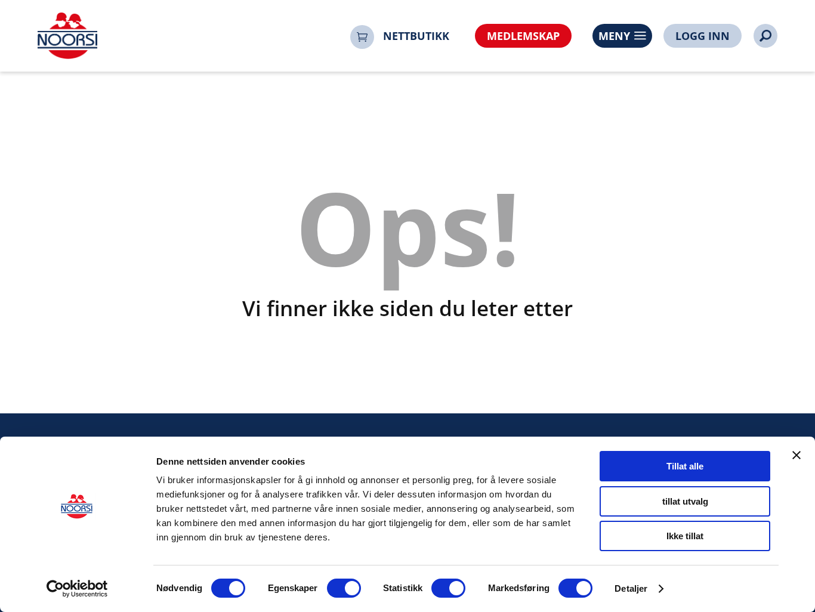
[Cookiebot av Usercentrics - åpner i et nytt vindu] (77, 589)
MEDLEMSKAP (523, 36)
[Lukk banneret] (796, 455)
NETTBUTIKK (416, 36)
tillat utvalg (685, 501)
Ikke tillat (684, 536)
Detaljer (631, 588)
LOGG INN (702, 36)
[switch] (344, 588)
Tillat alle (684, 466)
